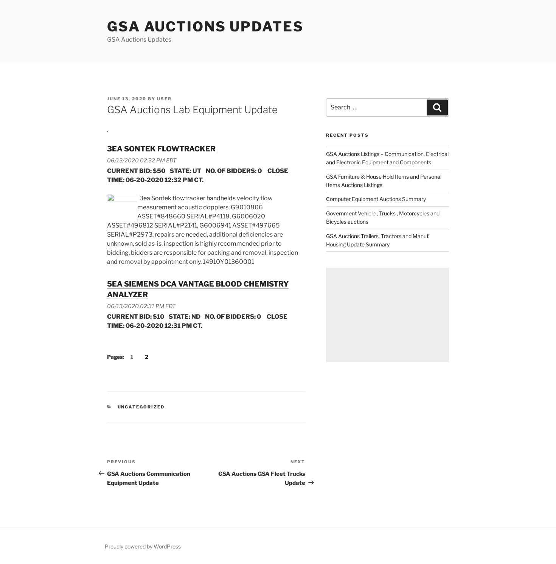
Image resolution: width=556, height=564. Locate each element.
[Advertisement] (387, 315)
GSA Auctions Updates (205, 26)
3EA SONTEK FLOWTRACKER (161, 148)
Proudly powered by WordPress (143, 546)
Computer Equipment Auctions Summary (376, 199)
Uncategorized (141, 407)
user (164, 98)
